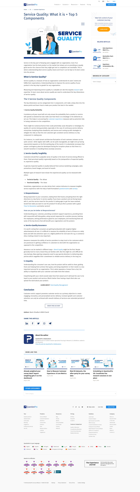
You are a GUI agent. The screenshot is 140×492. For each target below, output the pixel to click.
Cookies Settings (81, 482)
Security (25, 428)
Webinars (58, 428)
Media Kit (112, 430)
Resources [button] (74, 4)
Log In (114, 1)
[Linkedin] (26, 323)
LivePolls (42, 430)
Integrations (26, 424)
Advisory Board (113, 424)
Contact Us (112, 432)
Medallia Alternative (74, 433)
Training (57, 426)
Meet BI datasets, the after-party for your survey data (80, 373)
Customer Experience (39, 9)
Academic (72, 420)
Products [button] (56, 4)
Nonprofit (72, 418)
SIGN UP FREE (111, 4)
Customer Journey (92, 434)
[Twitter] (38, 323)
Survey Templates (59, 422)
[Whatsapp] (44, 323)
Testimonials (112, 422)
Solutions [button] (65, 4)
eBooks (57, 420)
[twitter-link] (76, 407)
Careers (111, 426)
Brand (111, 428)
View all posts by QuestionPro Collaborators (48, 344)
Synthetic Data (92, 436)
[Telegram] (50, 323)
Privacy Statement (62, 482)
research (77, 90)
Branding (26, 422)
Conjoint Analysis (92, 418)
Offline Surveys (92, 422)
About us (112, 416)
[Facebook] (32, 323)
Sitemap (53, 482)
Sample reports (27, 418)
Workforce (42, 420)
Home (25, 9)
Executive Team (113, 418)
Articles (57, 418)
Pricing (89, 4)
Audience (42, 424)
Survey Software (43, 416)
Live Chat (100, 407)
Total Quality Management (59, 285)
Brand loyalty (58, 249)
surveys (74, 189)
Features (82, 4)
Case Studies (58, 424)
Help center (92, 407)
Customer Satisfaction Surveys (95, 424)
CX (30, 9)
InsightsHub (42, 432)
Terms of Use (72, 482)
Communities (43, 422)
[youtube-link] (82, 407)
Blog (57, 416)
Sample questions (27, 416)
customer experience (56, 119)
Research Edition (43, 428)
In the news (112, 420)
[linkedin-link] (79, 407)
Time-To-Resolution (30, 206)
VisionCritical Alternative (75, 431)
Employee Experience (93, 432)
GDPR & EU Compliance (94, 430)
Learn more (103, 29)
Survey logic (26, 420)
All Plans (72, 416)
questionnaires (64, 189)
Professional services (28, 426)
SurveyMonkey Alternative (75, 429)
